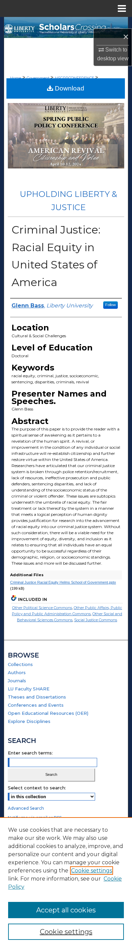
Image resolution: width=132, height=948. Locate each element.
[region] (66, 882)
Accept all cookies (66, 910)
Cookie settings (91, 870)
